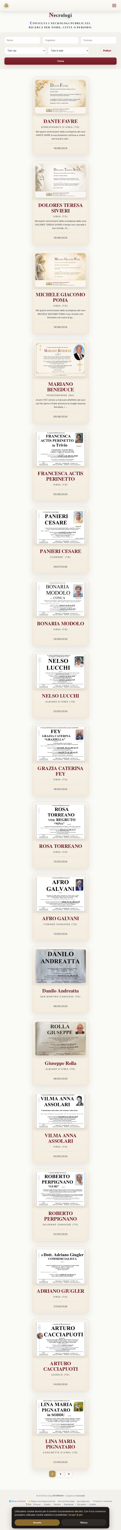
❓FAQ (28, 1504)
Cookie (47, 1504)
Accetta (37, 1522)
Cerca (60, 61)
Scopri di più (75, 1514)
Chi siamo (81, 1504)
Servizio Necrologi (66, 1501)
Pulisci (107, 50)
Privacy (37, 1504)
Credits (92, 1504)
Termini (57, 1504)
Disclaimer (69, 1504)
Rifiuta (83, 1522)
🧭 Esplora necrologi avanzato (41, 1501)
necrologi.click (83, 1501)
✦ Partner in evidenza (102, 1501)
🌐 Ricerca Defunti (17, 1501)
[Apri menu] (114, 5)
